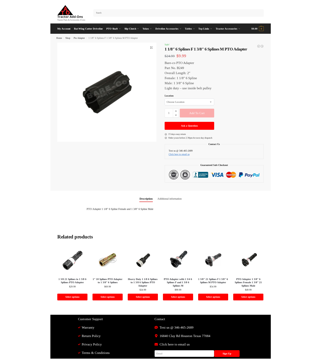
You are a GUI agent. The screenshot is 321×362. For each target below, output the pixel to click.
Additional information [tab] (169, 198)
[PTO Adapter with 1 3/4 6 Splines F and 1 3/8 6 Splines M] (178, 260)
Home (59, 38)
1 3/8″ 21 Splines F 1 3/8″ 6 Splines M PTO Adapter (213, 281)
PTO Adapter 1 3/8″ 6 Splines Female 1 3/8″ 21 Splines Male (248, 282)
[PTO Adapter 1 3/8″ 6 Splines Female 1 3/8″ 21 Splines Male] (248, 260)
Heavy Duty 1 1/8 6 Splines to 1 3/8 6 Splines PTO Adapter (143, 282)
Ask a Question (189, 125)
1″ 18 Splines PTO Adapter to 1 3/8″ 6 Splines (108, 281)
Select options (72, 297)
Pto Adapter (79, 38)
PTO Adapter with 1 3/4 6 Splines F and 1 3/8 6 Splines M (178, 282)
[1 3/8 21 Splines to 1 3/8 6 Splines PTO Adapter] (72, 260)
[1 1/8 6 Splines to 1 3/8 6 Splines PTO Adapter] (262, 46)
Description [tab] (146, 198)
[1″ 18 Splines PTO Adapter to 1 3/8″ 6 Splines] (108, 260)
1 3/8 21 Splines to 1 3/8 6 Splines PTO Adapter (72, 281)
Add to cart (197, 113)
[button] (257, 29)
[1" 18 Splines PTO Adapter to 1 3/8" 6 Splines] (258, 46)
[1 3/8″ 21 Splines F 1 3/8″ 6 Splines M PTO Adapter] (213, 260)
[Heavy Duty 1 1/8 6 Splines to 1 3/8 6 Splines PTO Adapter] (143, 260)
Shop (67, 38)
